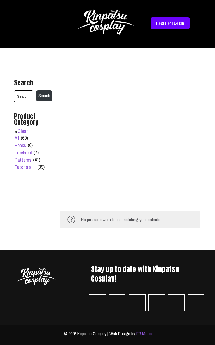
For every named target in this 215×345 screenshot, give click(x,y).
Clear (23, 131)
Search (23, 83)
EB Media (144, 333)
